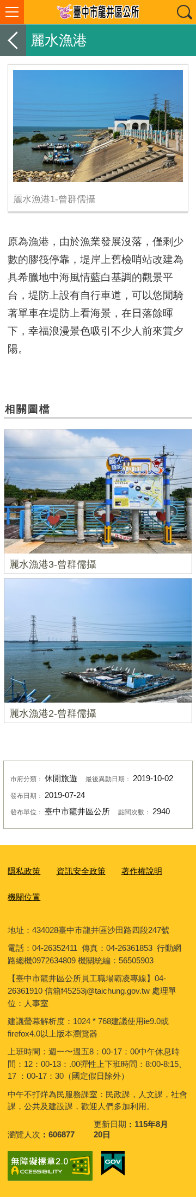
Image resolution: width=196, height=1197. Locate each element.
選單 (12, 12)
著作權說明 (141, 871)
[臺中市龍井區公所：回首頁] (98, 12)
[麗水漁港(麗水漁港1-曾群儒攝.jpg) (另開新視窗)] (97, 126)
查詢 (184, 12)
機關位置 (24, 897)
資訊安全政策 (81, 871)
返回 (13, 40)
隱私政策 (24, 871)
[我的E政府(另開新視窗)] (113, 1163)
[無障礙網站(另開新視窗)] (50, 1166)
